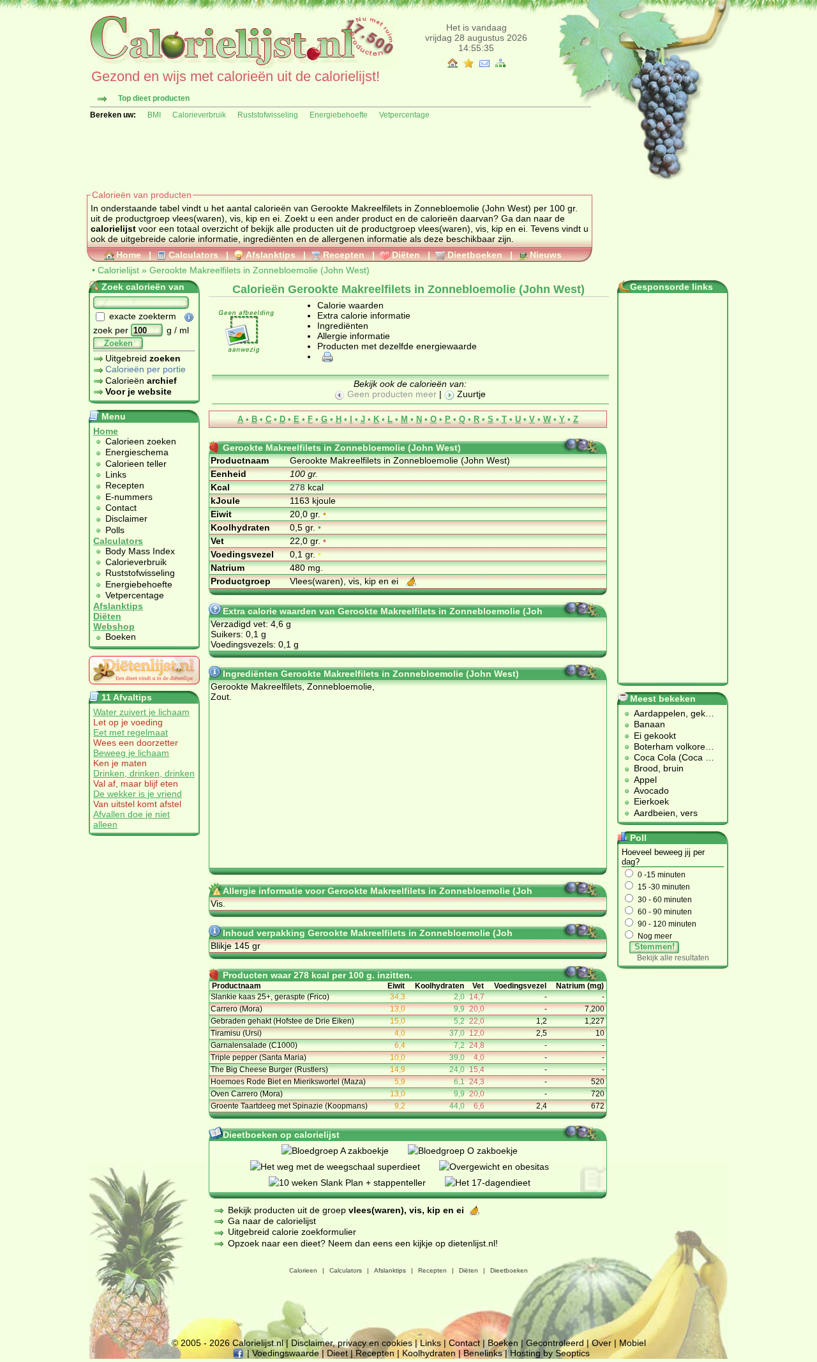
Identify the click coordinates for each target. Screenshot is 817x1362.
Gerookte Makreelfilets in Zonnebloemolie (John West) (259, 270)
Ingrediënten (342, 326)
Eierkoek (651, 801)
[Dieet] (144, 688)
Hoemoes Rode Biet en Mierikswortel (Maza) (288, 1081)
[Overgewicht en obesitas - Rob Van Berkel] (503, 1166)
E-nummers (129, 497)
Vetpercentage (404, 114)
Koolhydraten (429, 1353)
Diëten (406, 255)
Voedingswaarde (285, 1353)
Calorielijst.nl (257, 1343)
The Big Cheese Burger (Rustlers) (269, 1069)
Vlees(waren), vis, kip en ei (345, 581)
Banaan (649, 724)
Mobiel (632, 1343)
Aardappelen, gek (669, 713)
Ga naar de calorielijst (272, 1221)
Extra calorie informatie (363, 315)
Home (128, 255)
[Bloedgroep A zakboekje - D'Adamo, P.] (344, 1151)
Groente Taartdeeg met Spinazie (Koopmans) (289, 1105)
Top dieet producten (154, 98)
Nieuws (546, 255)
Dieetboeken (474, 255)
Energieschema (137, 452)
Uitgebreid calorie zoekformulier (292, 1232)
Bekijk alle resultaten (673, 957)
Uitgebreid (143, 358)
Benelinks (482, 1353)
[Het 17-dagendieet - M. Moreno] (497, 1182)
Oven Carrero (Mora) (247, 1093)
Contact (121, 508)
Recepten (343, 255)
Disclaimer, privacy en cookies (351, 1343)
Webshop (114, 626)
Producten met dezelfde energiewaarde (397, 346)
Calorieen (303, 1270)
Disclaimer (126, 518)
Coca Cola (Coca (669, 757)
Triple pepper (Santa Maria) (258, 1057)
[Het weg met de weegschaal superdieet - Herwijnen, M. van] (344, 1166)
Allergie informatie (353, 336)
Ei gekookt (655, 735)
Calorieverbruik (199, 114)
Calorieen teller (136, 463)
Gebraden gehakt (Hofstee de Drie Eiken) (282, 1021)
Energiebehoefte (339, 114)
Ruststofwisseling (267, 114)
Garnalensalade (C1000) (254, 1045)
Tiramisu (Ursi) (236, 1033)
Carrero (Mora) (236, 1008)
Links (115, 474)
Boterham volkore (669, 746)
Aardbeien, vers (666, 813)
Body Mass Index (140, 551)
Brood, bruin (659, 768)
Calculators (193, 255)
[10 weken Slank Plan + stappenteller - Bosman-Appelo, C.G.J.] (357, 1182)
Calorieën (141, 380)
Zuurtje (470, 394)
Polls (114, 530)
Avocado (651, 790)
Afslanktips (271, 255)
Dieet (337, 1353)
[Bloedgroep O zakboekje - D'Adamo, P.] (472, 1151)
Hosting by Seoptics (550, 1353)
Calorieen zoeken (140, 441)
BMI (154, 114)
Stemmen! (654, 946)
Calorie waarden (350, 305)
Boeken (120, 637)
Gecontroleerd (555, 1343)
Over (601, 1343)
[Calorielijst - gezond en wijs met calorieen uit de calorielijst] (240, 65)
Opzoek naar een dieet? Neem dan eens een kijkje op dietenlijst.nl (361, 1243)
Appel (645, 780)
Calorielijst (118, 270)
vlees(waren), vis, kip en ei (471, 228)
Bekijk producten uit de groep (346, 1210)
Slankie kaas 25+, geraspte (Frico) (270, 996)
